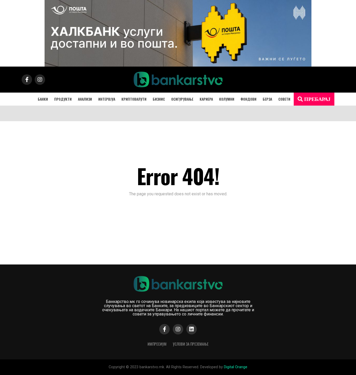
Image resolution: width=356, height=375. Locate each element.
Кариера (206, 99)
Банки (43, 99)
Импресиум (157, 344)
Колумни (226, 99)
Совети (284, 99)
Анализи (85, 99)
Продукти (63, 99)
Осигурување (182, 99)
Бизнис (159, 99)
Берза (267, 99)
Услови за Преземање (190, 344)
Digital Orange (235, 367)
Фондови (248, 99)
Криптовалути (133, 99)
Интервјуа (106, 99)
